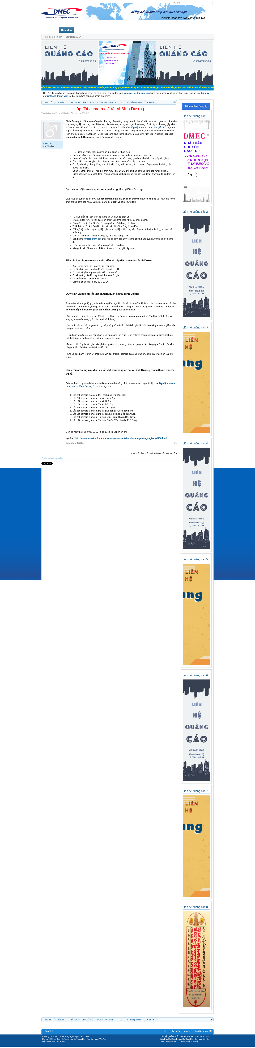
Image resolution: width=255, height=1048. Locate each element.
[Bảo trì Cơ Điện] (136, 1045)
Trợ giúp (176, 1031)
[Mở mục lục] (174, 102)
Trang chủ (50, 30)
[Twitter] (126, 1045)
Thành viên (83, 30)
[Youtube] (141, 1045)
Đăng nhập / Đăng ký (196, 106)
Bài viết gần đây (73, 37)
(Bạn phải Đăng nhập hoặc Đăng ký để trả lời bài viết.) (154, 453)
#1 (175, 443)
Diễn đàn (66, 30)
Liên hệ (166, 1031)
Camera (59, 113)
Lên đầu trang (201, 1031)
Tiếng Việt (48, 1031)
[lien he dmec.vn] (69, 84)
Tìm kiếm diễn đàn (53, 37)
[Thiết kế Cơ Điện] (131, 1045)
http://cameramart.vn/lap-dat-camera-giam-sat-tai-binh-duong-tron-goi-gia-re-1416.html (121, 438)
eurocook (77, 113)
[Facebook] (120, 1045)
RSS (210, 1031)
